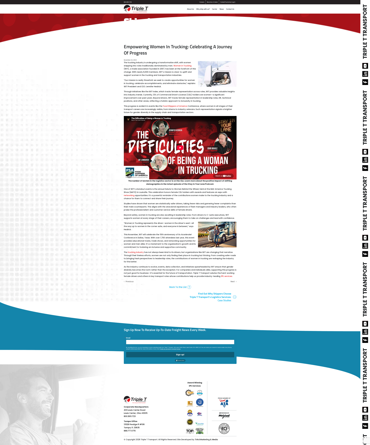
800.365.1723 (128, 2)
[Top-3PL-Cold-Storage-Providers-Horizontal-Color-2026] (189, 390)
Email (128, 338)
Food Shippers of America (175, 106)
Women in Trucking (182, 65)
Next (233, 281)
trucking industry (136, 252)
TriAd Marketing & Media (206, 439)
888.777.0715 (130, 430)
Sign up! (180, 354)
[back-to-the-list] (180, 286)
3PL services (226, 276)
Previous (130, 281)
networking (129, 195)
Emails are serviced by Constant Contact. (170, 349)
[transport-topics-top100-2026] (189, 429)
